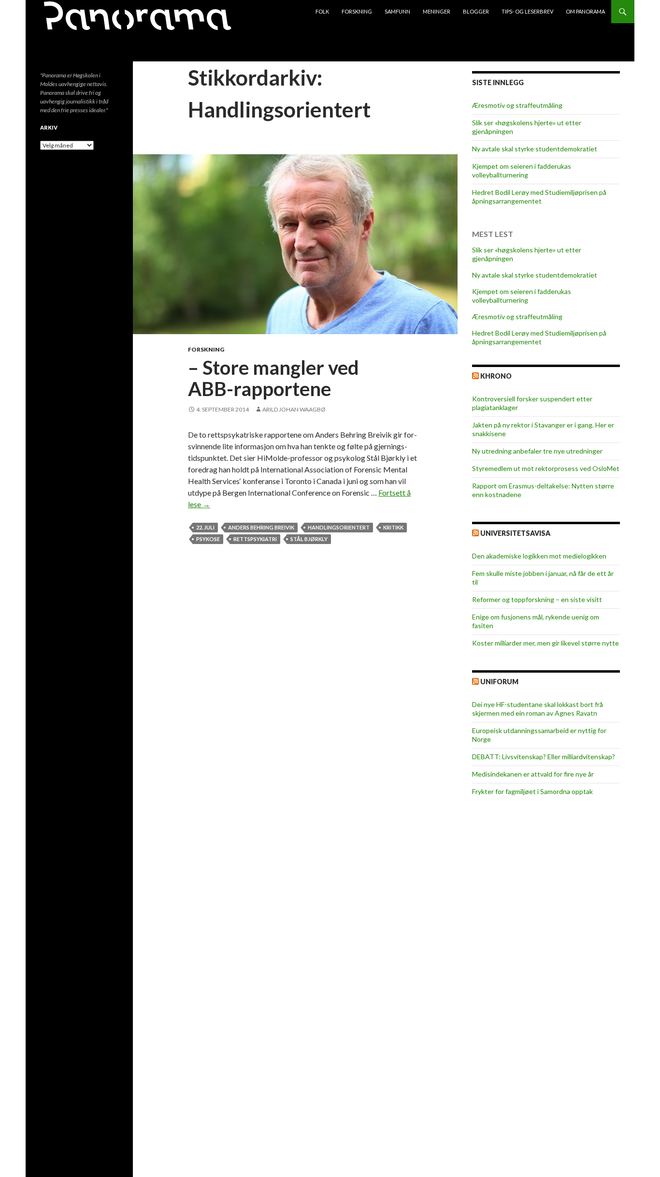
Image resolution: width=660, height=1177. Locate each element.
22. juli (205, 527)
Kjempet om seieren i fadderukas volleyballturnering (521, 170)
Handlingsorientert (339, 527)
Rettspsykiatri (255, 539)
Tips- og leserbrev (527, 11)
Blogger (476, 11)
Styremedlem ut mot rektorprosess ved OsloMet (545, 468)
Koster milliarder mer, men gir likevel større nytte (545, 643)
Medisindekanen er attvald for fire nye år (533, 774)
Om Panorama (585, 11)
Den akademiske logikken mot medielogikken (539, 556)
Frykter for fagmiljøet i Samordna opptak (532, 791)
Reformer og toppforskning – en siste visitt (537, 599)
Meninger (436, 11)
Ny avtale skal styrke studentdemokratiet (534, 149)
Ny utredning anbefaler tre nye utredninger (537, 451)
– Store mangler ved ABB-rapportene (273, 378)
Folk (322, 11)
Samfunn (397, 11)
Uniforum (499, 681)
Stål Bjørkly (309, 539)
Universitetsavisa (515, 533)
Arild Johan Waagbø (294, 409)
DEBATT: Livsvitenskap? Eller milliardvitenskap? (543, 756)
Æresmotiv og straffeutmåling (517, 105)
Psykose (208, 539)
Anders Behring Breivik (261, 527)
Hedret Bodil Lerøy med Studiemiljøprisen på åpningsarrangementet (539, 196)
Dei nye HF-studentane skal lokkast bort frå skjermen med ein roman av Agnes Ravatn (537, 708)
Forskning (357, 11)
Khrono (496, 376)
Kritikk (393, 527)
